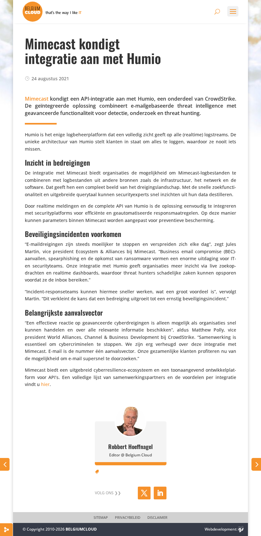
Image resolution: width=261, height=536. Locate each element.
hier (45, 384)
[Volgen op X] (144, 493)
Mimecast (36, 98)
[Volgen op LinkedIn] (160, 493)
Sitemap (101, 517)
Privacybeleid (127, 517)
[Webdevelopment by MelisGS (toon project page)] (240, 529)
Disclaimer (157, 517)
